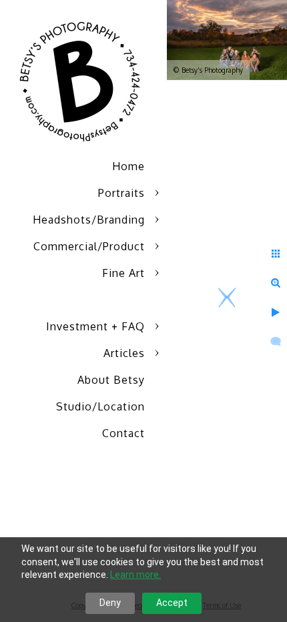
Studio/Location (100, 406)
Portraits (121, 193)
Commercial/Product (89, 246)
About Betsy (111, 379)
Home (128, 166)
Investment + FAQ (95, 326)
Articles (124, 353)
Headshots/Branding (89, 219)
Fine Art (123, 273)
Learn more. (135, 574)
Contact (123, 433)
